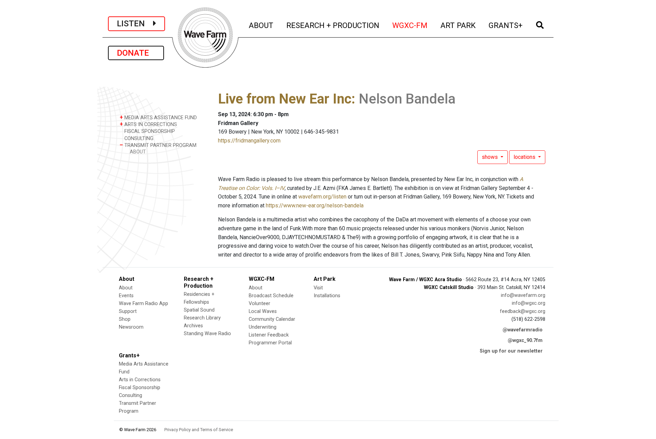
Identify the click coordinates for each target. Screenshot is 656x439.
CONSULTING (138, 138)
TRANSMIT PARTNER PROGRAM (158, 145)
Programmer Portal (270, 343)
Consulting (130, 395)
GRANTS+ (506, 25)
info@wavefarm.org (523, 295)
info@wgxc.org (528, 303)
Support (128, 311)
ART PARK (458, 25)
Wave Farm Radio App (143, 303)
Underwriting (262, 327)
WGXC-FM (410, 25)
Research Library (202, 318)
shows (490, 157)
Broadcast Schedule (271, 296)
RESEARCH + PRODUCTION (333, 25)
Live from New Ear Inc (285, 99)
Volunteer (259, 303)
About (126, 288)
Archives (193, 326)
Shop (125, 319)
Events (126, 296)
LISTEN (135, 23)
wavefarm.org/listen (322, 196)
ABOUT (261, 25)
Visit (318, 288)
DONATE (136, 53)
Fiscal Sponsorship (139, 387)
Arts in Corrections (140, 380)
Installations (327, 296)
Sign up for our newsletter (511, 351)
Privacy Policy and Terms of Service (198, 429)
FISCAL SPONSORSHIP (149, 131)
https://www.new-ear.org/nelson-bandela (315, 205)
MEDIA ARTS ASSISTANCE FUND (158, 117)
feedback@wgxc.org (522, 311)
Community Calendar (272, 319)
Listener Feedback (269, 335)
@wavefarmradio (523, 330)
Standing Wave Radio (207, 334)
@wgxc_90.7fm (525, 340)
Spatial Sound (199, 310)
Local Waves (263, 311)
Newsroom (131, 327)
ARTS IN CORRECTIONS (148, 124)
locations (525, 157)
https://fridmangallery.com (249, 140)
